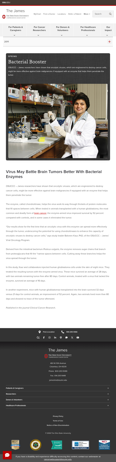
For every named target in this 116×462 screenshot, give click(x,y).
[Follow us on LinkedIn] (55, 337)
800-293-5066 (71, 332)
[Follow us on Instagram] (50, 337)
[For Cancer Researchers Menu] (38, 35)
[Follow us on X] (72, 337)
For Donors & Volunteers (62, 29)
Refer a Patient (74, 14)
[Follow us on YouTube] (78, 337)
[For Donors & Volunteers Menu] (62, 35)
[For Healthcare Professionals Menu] (87, 35)
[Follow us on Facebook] (44, 337)
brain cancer (40, 213)
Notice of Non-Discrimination (58, 425)
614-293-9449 (60, 376)
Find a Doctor (49, 14)
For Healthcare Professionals (88, 29)
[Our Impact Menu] (107, 35)
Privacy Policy (58, 416)
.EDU (6, 2)
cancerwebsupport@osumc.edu (58, 459)
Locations (62, 14)
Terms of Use (58, 421)
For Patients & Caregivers (15, 29)
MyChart (37, 14)
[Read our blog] (66, 337)
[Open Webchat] (7, 455)
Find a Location (48, 332)
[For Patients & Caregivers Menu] (14, 35)
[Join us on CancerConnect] (38, 337)
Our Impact (108, 29)
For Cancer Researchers (39, 29)
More (86, 14)
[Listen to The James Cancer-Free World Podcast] (61, 337)
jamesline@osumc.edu (58, 380)
